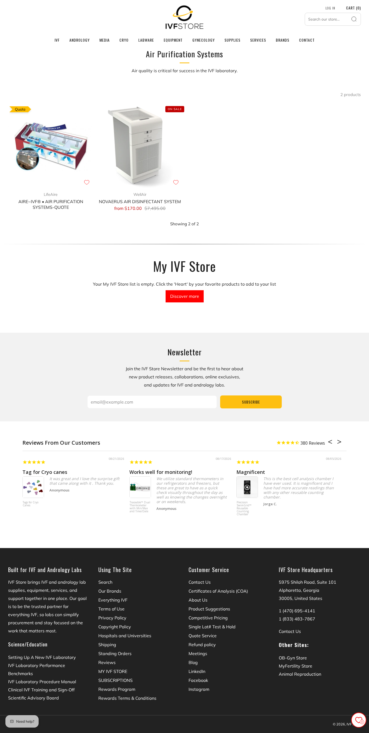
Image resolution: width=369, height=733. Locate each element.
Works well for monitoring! (160, 472)
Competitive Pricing (208, 617)
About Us (198, 600)
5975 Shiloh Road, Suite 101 (307, 582)
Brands (282, 40)
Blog (193, 662)
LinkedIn (197, 671)
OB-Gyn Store (293, 658)
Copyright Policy (114, 626)
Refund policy (202, 644)
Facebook (198, 680)
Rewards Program (116, 689)
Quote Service (203, 635)
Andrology (79, 40)
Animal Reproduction (300, 674)
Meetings (198, 653)
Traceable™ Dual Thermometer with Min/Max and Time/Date (140, 507)
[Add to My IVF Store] (86, 182)
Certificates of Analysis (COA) (218, 591)
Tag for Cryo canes (44, 472)
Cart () (353, 8)
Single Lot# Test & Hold (212, 626)
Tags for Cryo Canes (30, 504)
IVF (57, 40)
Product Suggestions (209, 609)
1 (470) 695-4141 (297, 610)
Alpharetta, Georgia (299, 590)
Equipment (173, 40)
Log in (330, 8)
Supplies (232, 40)
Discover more (184, 296)
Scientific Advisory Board (33, 698)
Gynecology (203, 40)
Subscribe (251, 402)
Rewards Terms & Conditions (127, 698)
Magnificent (250, 472)
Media (104, 40)
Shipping (107, 644)
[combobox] (333, 19)
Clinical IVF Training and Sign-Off (41, 689)
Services (258, 40)
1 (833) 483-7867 (297, 619)
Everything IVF (113, 600)
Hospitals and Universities (124, 635)
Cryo (124, 40)
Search (105, 582)
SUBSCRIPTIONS (115, 680)
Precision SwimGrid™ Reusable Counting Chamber (244, 508)
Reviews (107, 662)
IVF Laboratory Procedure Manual (42, 681)
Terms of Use (111, 609)
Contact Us (200, 582)
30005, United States (300, 598)
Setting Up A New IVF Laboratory (42, 657)
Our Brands (109, 591)
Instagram (199, 689)
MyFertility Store (295, 666)
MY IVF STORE (112, 671)
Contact (307, 40)
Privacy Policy (112, 617)
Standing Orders (115, 653)
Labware (146, 40)
